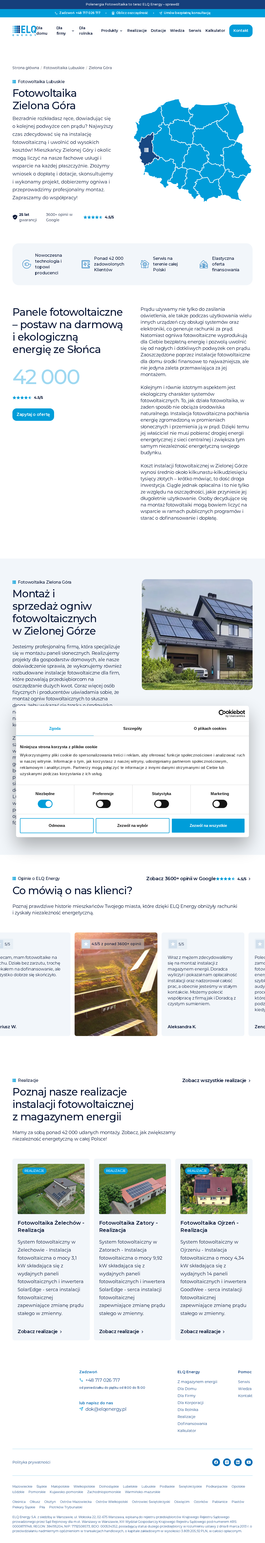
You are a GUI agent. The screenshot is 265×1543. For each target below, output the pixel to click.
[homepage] (24, 31)
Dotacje (158, 30)
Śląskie (41, 1486)
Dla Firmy (187, 1395)
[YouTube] (249, 1462)
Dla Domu (187, 1388)
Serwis (195, 30)
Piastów (238, 1502)
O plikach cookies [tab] (210, 728)
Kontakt (240, 30)
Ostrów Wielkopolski (112, 1502)
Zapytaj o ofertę (33, 414)
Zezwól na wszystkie (208, 825)
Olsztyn (50, 1502)
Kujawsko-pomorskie (66, 1492)
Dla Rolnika (188, 1409)
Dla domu (41, 31)
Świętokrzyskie (190, 1486)
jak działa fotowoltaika (213, 400)
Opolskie (238, 1486)
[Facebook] (216, 1462)
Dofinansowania (192, 1423)
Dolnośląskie (109, 1486)
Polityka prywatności (31, 1462)
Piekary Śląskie (23, 1507)
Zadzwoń (79, 13)
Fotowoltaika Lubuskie (63, 67)
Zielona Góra (100, 67)
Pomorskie (37, 1492)
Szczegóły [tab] (132, 728)
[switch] (103, 804)
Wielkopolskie (84, 1486)
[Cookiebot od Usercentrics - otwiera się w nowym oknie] (222, 713)
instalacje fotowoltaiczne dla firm (82, 673)
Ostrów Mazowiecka (76, 1502)
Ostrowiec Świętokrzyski (151, 1502)
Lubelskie (130, 1486)
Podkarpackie (216, 1486)
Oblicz (132, 13)
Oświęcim (182, 1502)
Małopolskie (60, 1486)
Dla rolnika (86, 31)
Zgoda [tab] (55, 728)
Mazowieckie (22, 1486)
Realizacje (137, 30)
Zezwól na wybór (132, 825)
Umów (187, 13)
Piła (42, 1507)
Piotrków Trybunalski (65, 1507)
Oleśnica (19, 1502)
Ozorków (201, 1502)
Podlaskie (167, 1486)
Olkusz (35, 1502)
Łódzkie (18, 1492)
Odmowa (57, 825)
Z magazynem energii (197, 1381)
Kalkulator (215, 30)
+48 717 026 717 (102, 1380)
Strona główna (25, 67)
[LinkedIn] (238, 1462)
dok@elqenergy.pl (105, 1409)
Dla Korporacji (191, 1402)
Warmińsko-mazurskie (142, 1492)
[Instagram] (227, 1462)
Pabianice (219, 1502)
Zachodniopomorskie (104, 1492)
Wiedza (177, 30)
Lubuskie (149, 1486)
